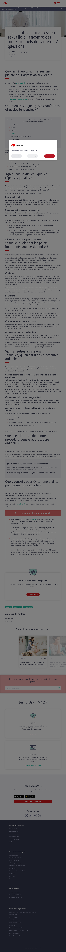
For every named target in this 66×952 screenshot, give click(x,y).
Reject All (16, 156)
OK (49, 156)
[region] (33, 150)
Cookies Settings (32, 156)
